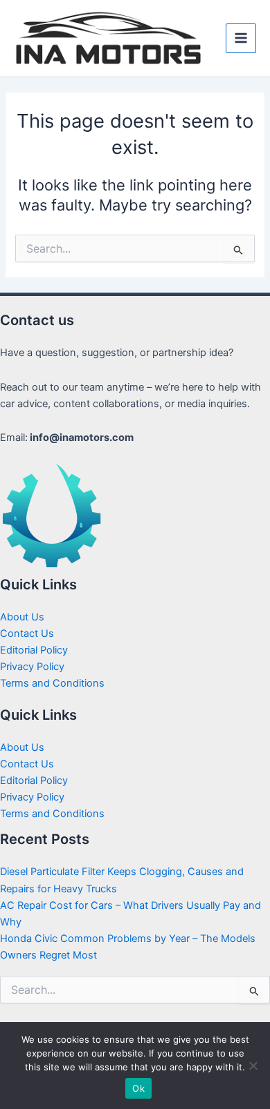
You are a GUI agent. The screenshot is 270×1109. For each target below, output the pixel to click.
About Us (22, 617)
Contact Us (27, 633)
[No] (253, 1065)
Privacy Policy (32, 666)
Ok (138, 1088)
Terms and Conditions (52, 683)
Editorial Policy (34, 650)
